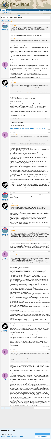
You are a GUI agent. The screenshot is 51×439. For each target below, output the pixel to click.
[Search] (49, 10)
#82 (49, 62)
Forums (3, 10)
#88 (49, 227)
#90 (49, 323)
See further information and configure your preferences (13, 436)
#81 (49, 23)
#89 (49, 251)
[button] (13, 10)
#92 (49, 373)
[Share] (47, 23)
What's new (9, 10)
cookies (9, 432)
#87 (49, 203)
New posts (3, 12)
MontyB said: (13, 134)
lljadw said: (13, 25)
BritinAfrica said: (14, 205)
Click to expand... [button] (30, 92)
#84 (49, 132)
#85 (49, 182)
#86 (49, 192)
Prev (3, 20)
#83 (49, 80)
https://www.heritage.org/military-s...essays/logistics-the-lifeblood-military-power (27, 128)
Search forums (8, 12)
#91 (49, 349)
